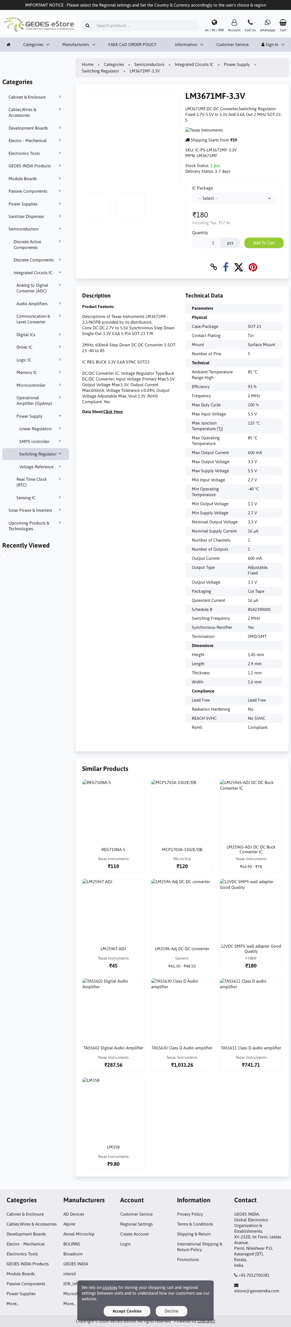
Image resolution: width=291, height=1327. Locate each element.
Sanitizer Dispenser (26, 216)
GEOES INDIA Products (30, 165)
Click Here (113, 411)
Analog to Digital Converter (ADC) (32, 288)
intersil (69, 1273)
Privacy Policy (190, 1214)
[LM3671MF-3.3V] (11, 557)
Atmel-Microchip (79, 1234)
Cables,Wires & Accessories (22, 112)
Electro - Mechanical (28, 140)
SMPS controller (34, 441)
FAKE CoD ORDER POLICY (132, 44)
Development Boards (28, 128)
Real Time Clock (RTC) (31, 482)
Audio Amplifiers (31, 303)
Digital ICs (25, 334)
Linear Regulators (35, 428)
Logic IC (23, 359)
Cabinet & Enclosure (27, 97)
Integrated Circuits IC (33, 272)
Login (125, 1243)
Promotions (188, 1259)
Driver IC (24, 347)
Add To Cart (264, 242)
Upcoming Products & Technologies (29, 526)
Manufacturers (75, 44)
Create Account (134, 1234)
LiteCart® (206, 1320)
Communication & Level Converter (33, 319)
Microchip (72, 1293)
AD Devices (73, 1214)
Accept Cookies (127, 1311)
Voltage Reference (36, 466)
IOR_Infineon (75, 1283)
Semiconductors (23, 228)
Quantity (200, 232)
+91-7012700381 (254, 1275)
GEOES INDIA (75, 1263)
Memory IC (26, 372)
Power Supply (29, 416)
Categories (33, 44)
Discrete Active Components (27, 244)
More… (13, 1303)
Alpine (69, 1224)
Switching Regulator (38, 454)
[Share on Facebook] (225, 267)
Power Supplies (23, 203)
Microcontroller (30, 385)
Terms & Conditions (195, 1224)
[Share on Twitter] (238, 267)
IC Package (202, 188)
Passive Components (28, 191)
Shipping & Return (194, 1234)
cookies (110, 1287)
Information (186, 44)
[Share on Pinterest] (253, 267)
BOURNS (71, 1243)
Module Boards (23, 178)
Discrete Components (34, 259)
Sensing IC (26, 497)
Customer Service (232, 44)
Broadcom (73, 1253)
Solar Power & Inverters (30, 510)
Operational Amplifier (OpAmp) (34, 400)
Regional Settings (136, 1224)
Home (87, 64)
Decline (171, 1311)
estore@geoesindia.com (256, 1290)
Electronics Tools (24, 153)
